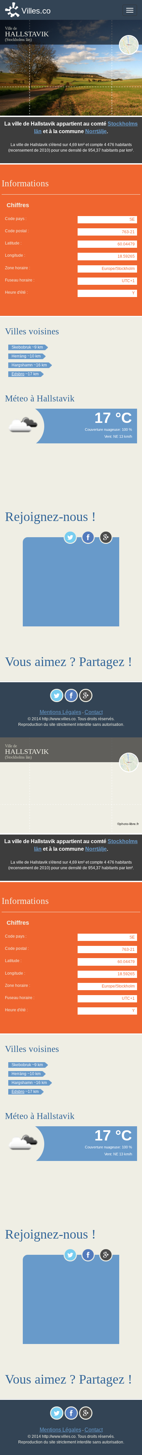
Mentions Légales (60, 712)
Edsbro (18, 374)
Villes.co (36, 10)
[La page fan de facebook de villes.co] (88, 537)
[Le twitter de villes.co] (70, 537)
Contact (94, 712)
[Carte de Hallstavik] (129, 45)
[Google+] (106, 537)
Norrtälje (96, 131)
